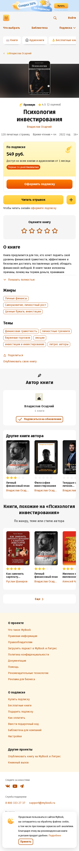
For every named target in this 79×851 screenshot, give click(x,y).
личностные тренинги (56, 331)
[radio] (24, 231)
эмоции (39, 337)
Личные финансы (16, 298)
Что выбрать (11, 28)
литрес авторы (58, 344)
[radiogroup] (39, 231)
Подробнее (55, 835)
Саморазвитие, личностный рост (25, 305)
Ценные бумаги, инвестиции (23, 311)
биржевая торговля (17, 337)
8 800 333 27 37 (15, 803)
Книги (14, 40)
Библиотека (40, 28)
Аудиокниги (36, 40)
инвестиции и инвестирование (24, 344)
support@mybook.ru (42, 803)
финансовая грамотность (21, 331)
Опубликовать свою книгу (20, 361)
